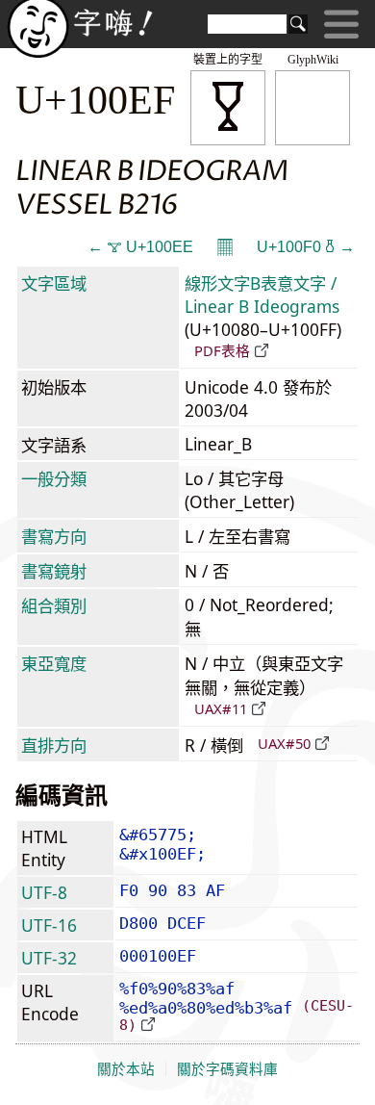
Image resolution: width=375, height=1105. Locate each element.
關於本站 (126, 1069)
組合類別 (54, 605)
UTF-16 (49, 925)
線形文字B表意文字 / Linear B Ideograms (262, 294)
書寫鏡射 (54, 570)
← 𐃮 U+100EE (140, 247)
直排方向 (54, 745)
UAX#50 (284, 743)
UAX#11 (220, 708)
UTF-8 (44, 892)
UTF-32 (49, 957)
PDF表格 (222, 350)
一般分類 (54, 478)
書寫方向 (54, 536)
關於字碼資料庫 (227, 1069)
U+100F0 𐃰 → (306, 247)
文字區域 (54, 283)
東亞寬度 (54, 663)
